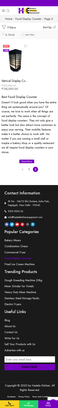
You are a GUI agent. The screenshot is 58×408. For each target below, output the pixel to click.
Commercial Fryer (15, 252)
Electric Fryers (12, 304)
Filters (11, 27)
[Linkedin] (32, 224)
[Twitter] (12, 224)
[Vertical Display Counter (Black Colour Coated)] (14, 60)
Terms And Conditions (41, 396)
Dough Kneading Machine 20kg (23, 280)
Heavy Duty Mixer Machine (20, 292)
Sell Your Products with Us (29, 3)
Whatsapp (29, 405)
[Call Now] (9, 403)
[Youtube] (17, 224)
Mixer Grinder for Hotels (19, 286)
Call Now (9, 405)
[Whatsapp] (28, 403)
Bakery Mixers (12, 240)
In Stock (10, 35)
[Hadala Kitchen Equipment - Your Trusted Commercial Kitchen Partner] (29, 10)
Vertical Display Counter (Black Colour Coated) (14, 81)
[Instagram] (27, 224)
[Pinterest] (22, 224)
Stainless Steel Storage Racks (21, 298)
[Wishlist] (25, 46)
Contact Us (10, 332)
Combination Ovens (16, 246)
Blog (7, 320)
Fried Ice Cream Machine (19, 264)
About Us (9, 326)
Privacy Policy (23, 396)
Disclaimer (11, 396)
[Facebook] (6, 224)
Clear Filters (29, 34)
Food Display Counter (28, 19)
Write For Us (11, 338)
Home (8, 19)
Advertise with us (14, 350)
